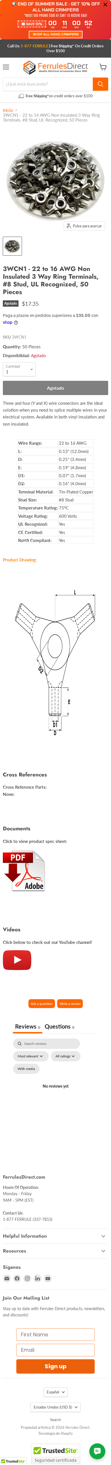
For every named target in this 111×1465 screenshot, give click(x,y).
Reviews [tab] (27, 1026)
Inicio (8, 110)
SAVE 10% (34, 24)
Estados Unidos (53, 1407)
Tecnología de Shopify (55, 1433)
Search (55, 1419)
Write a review (70, 1003)
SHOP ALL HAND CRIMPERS (56, 34)
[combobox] (48, 84)
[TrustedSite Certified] (56, 1454)
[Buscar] (100, 84)
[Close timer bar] (105, 4)
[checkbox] (26, 1069)
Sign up (56, 1366)
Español (53, 1392)
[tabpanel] (55, 1093)
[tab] (59, 1027)
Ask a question (42, 1003)
